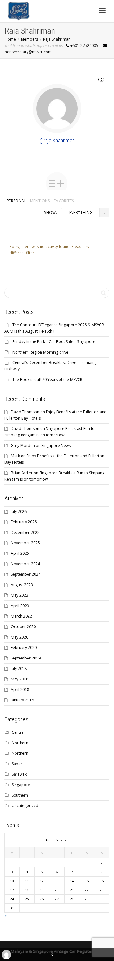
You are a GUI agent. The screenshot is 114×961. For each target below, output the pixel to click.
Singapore (21, 784)
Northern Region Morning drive (40, 352)
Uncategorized (25, 805)
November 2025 (25, 543)
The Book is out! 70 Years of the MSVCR (47, 379)
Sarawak (19, 774)
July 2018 (19, 668)
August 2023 (22, 584)
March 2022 (21, 616)
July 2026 (19, 511)
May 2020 (19, 637)
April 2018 (20, 689)
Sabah (17, 763)
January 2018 (22, 700)
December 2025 (25, 532)
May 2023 (19, 595)
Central (18, 732)
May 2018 (19, 679)
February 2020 (24, 647)
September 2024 (26, 574)
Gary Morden (23, 445)
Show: (50, 212)
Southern (20, 795)
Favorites (64, 200)
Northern (20, 743)
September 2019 (26, 658)
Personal (16, 200)
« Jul (8, 915)
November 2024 (25, 564)
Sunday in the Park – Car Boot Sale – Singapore (53, 341)
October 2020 (23, 626)
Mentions (40, 200)
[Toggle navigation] (102, 10)
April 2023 (20, 605)
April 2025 (20, 553)
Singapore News (56, 445)
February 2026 (24, 522)
